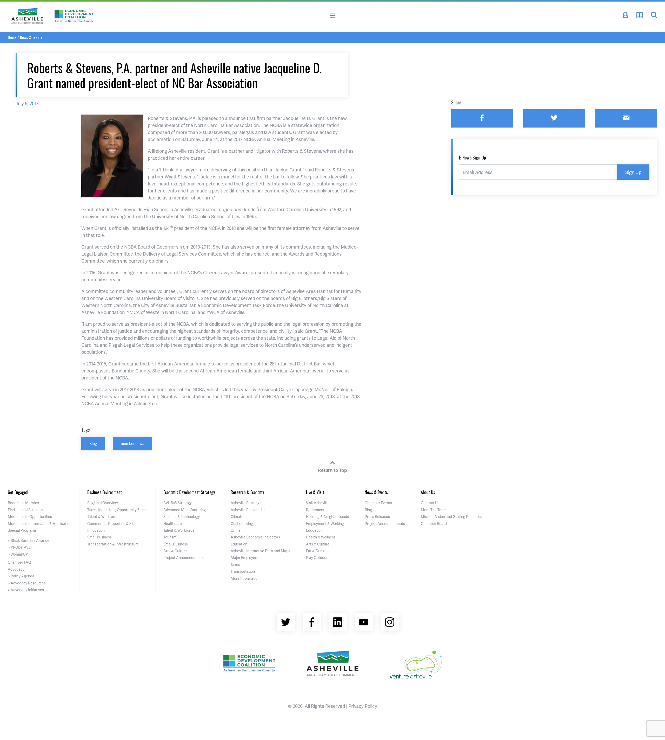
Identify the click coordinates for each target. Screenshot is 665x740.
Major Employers (244, 557)
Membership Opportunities (30, 516)
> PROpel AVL (19, 547)
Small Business (99, 537)
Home (12, 37)
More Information (245, 578)
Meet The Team (434, 509)
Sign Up (633, 172)
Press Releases (377, 516)
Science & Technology (181, 516)
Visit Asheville (317, 502)
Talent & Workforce (102, 516)
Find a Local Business (25, 509)
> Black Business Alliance (28, 540)
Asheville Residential (247, 509)
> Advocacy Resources (27, 583)
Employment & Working (325, 523)
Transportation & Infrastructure (113, 544)
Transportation (243, 571)
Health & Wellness (321, 537)
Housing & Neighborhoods (327, 516)
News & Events (31, 37)
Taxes (235, 564)
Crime (236, 530)
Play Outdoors (317, 557)
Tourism (169, 537)
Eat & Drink (315, 550)
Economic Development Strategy (189, 492)
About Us (428, 492)
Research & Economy (247, 492)
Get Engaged (18, 492)
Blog (93, 443)
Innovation (96, 530)
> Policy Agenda (21, 576)
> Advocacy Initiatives (26, 589)
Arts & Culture (175, 550)
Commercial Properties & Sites (112, 523)
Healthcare (172, 523)
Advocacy (16, 569)
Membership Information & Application (39, 523)
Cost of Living (242, 523)
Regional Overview (102, 502)
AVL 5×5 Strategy (177, 502)
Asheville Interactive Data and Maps (260, 550)
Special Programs (22, 530)
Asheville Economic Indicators (255, 537)
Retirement (315, 509)
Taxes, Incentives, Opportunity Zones (117, 509)
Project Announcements (183, 557)
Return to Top (332, 470)
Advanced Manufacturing (184, 509)
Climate (237, 516)
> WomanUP (18, 554)
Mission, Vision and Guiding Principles (451, 516)
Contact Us (430, 502)
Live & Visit (315, 492)
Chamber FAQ (19, 562)
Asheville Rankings (246, 502)
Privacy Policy (362, 706)
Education (239, 544)
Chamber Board (434, 523)
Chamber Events (378, 502)
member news (132, 443)
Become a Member (23, 502)
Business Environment (104, 492)
